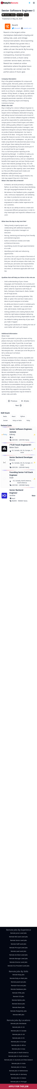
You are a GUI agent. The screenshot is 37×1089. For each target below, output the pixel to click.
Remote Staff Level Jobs (18, 944)
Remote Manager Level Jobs (18, 958)
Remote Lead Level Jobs (18, 951)
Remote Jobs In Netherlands (18, 1071)
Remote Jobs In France (18, 1067)
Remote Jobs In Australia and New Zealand (18, 1060)
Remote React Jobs (18, 1007)
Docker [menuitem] (5, 420)
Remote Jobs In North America (18, 1052)
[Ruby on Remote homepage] (9, 2)
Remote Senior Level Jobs (18, 940)
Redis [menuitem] (5, 416)
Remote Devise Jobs (18, 1004)
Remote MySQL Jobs (18, 1000)
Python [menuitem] (22, 416)
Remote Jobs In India (18, 1063)
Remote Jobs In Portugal (19, 1082)
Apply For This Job (18, 1086)
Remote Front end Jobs (18, 985)
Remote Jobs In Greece (18, 1078)
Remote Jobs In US (18, 1027)
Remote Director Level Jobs (18, 962)
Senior (26, 15)
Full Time (20, 15)
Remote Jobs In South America (18, 1056)
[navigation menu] (29, 3)
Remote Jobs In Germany (18, 1074)
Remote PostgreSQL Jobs (18, 1011)
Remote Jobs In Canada (18, 1031)
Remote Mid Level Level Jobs (18, 937)
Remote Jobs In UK (18, 1034)
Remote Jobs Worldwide (18, 1023)
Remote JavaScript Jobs (18, 982)
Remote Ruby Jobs (18, 975)
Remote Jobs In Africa (18, 1045)
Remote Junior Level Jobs (18, 933)
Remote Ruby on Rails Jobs (18, 978)
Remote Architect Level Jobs (18, 955)
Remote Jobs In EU (18, 1038)
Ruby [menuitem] (28, 420)
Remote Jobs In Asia (18, 1049)
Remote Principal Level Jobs (18, 948)
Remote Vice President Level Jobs (18, 966)
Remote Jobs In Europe (18, 1042)
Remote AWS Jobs (18, 1015)
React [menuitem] (13, 416)
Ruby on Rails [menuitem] (17, 420)
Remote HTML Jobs (18, 993)
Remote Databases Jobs (18, 989)
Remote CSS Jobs (18, 996)
